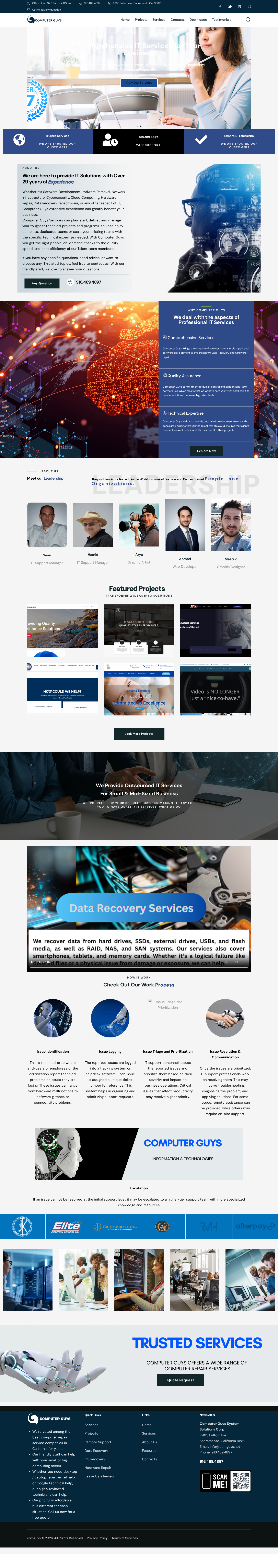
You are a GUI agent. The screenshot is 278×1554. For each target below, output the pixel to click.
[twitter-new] (230, 6)
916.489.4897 (148, 137)
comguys (34, 1538)
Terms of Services (125, 1538)
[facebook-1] (220, 6)
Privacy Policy (97, 1538)
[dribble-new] (240, 6)
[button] (31, 64)
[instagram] (249, 6)
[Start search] (248, 20)
